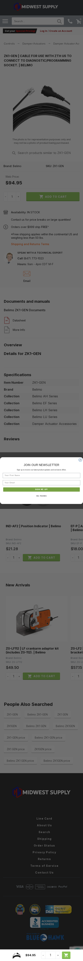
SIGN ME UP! (41, 489)
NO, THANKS (41, 496)
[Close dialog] (80, 460)
